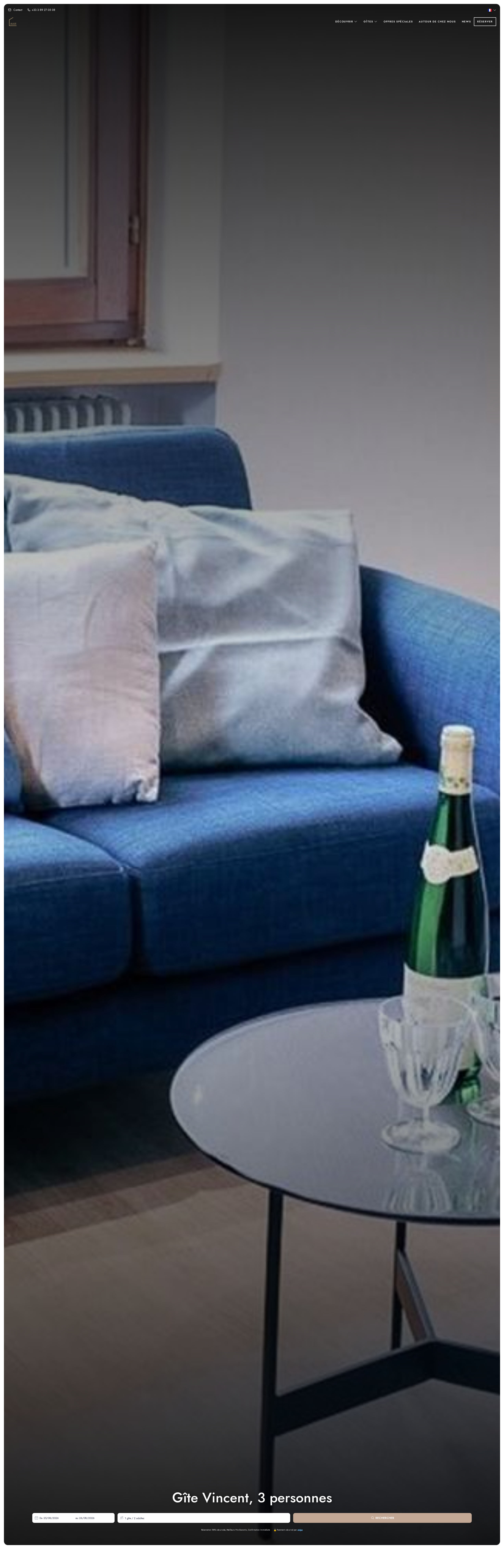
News (466, 21)
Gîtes (368, 21)
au (76, 1518)
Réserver (485, 21)
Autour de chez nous (437, 21)
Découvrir (344, 21)
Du (41, 1518)
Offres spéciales (398, 21)
